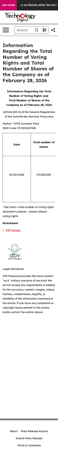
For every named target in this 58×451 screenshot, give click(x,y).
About (14, 431)
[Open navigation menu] (6, 30)
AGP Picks (8, 5)
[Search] (36, 30)
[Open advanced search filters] (44, 30)
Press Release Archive (34, 431)
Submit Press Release (29, 438)
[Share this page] (53, 30)
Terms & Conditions (29, 445)
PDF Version (13, 230)
